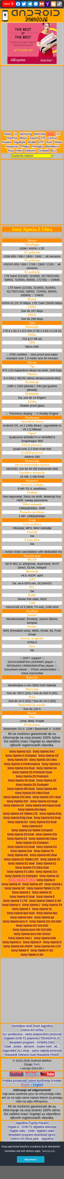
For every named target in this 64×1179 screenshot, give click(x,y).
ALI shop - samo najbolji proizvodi (40, 1050)
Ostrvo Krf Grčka (32, 1030)
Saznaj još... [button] (49, 1151)
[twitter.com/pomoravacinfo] (32, 1075)
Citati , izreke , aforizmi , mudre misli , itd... (32, 1046)
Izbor (9, 3)
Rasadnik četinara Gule (20, 1054)
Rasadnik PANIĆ (48, 1054)
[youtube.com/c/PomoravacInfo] (47, 1075)
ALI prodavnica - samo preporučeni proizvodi (32, 1034)
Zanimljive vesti (22, 1026)
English (38, 1084)
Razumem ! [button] (31, 1159)
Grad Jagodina (43, 1026)
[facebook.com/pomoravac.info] (16, 1075)
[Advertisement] (32, 98)
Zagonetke (9, 1050)
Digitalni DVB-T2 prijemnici (21, 1038)
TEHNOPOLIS (50, 1038)
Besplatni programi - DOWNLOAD (32, 1042)
